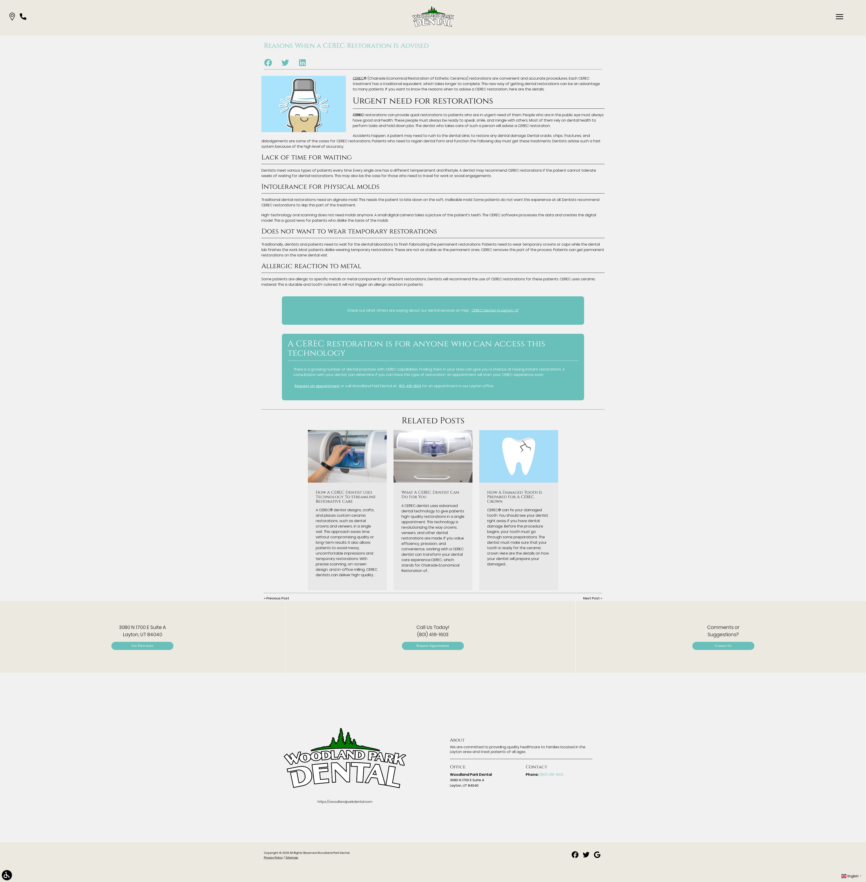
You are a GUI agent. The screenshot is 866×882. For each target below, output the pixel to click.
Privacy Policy (273, 857)
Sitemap (292, 857)
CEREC (358, 78)
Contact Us (723, 646)
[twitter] (586, 856)
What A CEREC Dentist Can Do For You (430, 495)
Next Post (591, 598)
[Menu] (840, 16)
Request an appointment (317, 386)
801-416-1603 (410, 386)
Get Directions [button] (142, 646)
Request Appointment (433, 646)
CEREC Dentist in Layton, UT (495, 310)
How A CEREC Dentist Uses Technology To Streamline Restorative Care (346, 497)
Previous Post (277, 598)
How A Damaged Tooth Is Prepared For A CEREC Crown (514, 497)
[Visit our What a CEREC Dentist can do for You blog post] (433, 456)
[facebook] (575, 856)
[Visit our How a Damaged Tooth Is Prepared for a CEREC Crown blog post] (518, 456)
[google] (597, 856)
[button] (12, 17)
